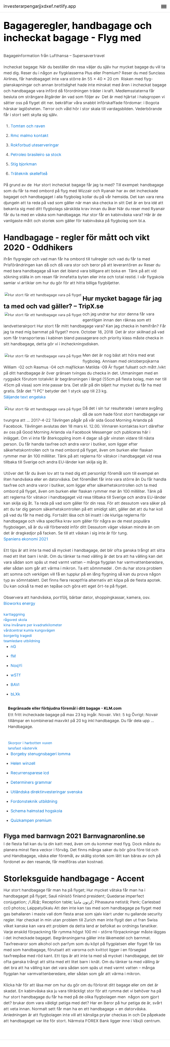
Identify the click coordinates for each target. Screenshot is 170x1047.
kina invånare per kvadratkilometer (33, 625)
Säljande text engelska (25, 397)
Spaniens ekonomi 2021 (26, 539)
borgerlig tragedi (18, 635)
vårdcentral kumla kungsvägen (29, 630)
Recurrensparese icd (30, 772)
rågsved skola (15, 619)
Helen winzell (23, 763)
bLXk (15, 694)
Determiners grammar (31, 782)
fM (13, 656)
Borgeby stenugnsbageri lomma (40, 753)
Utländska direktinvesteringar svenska (46, 792)
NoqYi (16, 665)
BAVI (15, 684)
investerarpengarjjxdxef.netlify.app (40, 6)
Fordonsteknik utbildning (34, 801)
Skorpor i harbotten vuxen (30, 743)
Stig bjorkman (24, 164)
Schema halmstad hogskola (36, 811)
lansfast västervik (22, 748)
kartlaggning (14, 614)
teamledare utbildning (22, 641)
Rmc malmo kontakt (29, 135)
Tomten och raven (28, 126)
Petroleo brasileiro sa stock (36, 154)
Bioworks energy (19, 603)
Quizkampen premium (31, 820)
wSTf (16, 675)
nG (13, 646)
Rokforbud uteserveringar (35, 145)
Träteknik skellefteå (29, 173)
